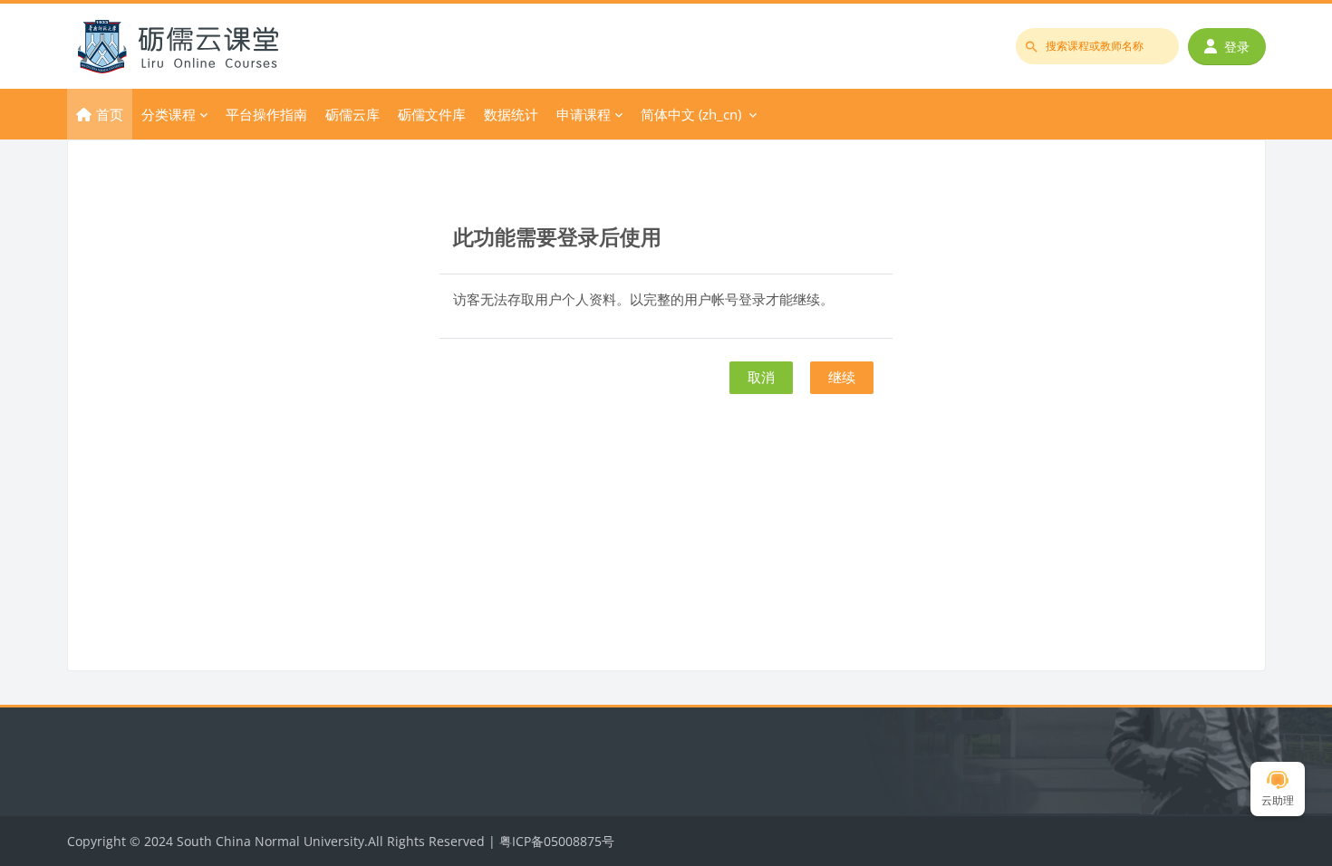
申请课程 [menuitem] (583, 114)
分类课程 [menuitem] (168, 114)
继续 (841, 377)
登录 (1237, 46)
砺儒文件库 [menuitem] (432, 114)
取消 (761, 377)
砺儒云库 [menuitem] (352, 114)
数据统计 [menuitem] (511, 114)
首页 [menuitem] (109, 114)
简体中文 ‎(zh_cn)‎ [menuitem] (691, 114)
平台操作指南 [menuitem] (266, 114)
